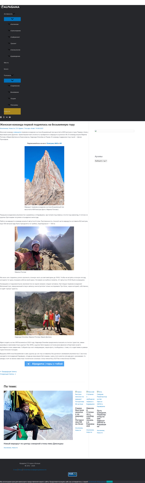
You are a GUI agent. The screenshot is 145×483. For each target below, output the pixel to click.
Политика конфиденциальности (34, 470)
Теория (13, 98)
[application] (13, 14)
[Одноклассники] (4, 117)
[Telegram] (1, 117)
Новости (7, 111)
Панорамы (14, 105)
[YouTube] (10, 117)
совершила (17, 132)
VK (61, 143)
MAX (56, 143)
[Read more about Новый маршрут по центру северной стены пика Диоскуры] (38, 439)
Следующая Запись (8, 374)
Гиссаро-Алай (29, 128)
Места (6, 63)
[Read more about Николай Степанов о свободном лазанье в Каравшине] (90, 404)
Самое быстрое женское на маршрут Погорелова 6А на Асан (79, 416)
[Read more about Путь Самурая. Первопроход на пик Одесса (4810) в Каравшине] (102, 406)
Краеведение (15, 56)
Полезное (7, 75)
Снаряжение (15, 86)
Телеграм (50, 143)
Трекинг (13, 43)
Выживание (14, 92)
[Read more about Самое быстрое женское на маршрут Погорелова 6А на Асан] (79, 404)
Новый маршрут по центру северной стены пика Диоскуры (33, 443)
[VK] (7, 117)
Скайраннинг (15, 37)
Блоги (6, 69)
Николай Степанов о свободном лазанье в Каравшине (90, 417)
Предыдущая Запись (8, 371)
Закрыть (110, 482)
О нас (15, 470)
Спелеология (15, 50)
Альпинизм (14, 24)
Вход (20, 470)
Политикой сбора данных (97, 482)
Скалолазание (15, 31)
